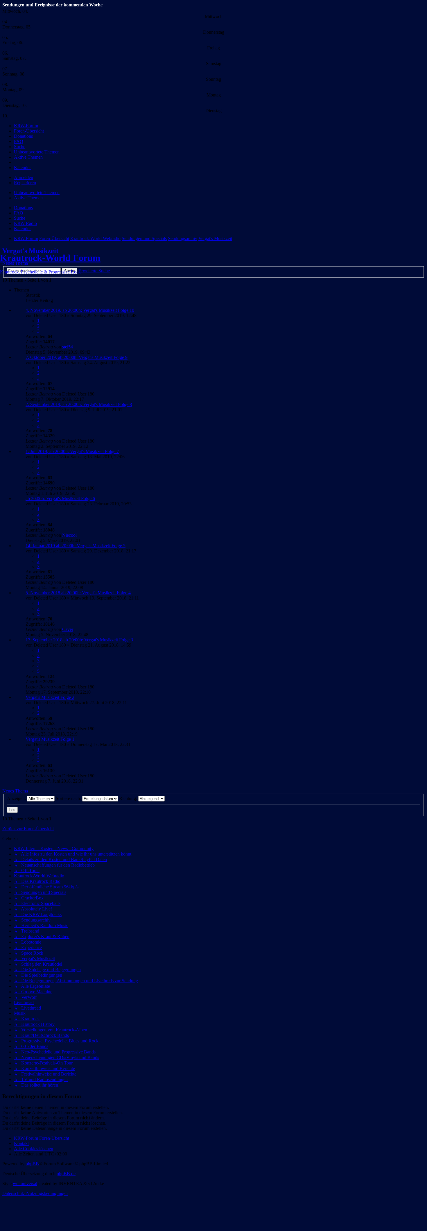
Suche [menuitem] (19, 218)
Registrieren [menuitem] (25, 182)
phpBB (32, 1163)
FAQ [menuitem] (18, 212)
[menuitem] (26, 125)
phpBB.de (66, 1173)
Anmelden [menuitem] (23, 177)
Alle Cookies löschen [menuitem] (33, 1148)
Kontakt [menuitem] (21, 1143)
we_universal (25, 1183)
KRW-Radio (25, 223)
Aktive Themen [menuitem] (28, 197)
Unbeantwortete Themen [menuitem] (37, 192)
